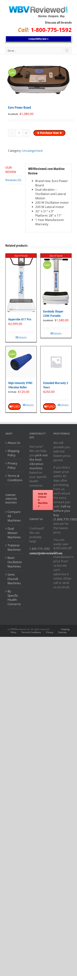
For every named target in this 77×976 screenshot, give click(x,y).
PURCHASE (16, 407)
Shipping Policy (13, 453)
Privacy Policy (12, 465)
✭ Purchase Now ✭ (49, 133)
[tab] (14, 170)
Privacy (49, 632)
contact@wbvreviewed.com (45, 553)
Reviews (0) (13, 180)
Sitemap (62, 632)
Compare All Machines (14, 516)
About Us (14, 443)
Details (22, 337)
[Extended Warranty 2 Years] (55, 361)
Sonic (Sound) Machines (14, 578)
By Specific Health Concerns (14, 597)
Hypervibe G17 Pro (19, 319)
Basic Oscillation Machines (15, 562)
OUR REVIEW (10, 169)
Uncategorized (32, 150)
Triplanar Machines (14, 547)
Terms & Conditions (15, 478)
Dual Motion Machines (14, 532)
